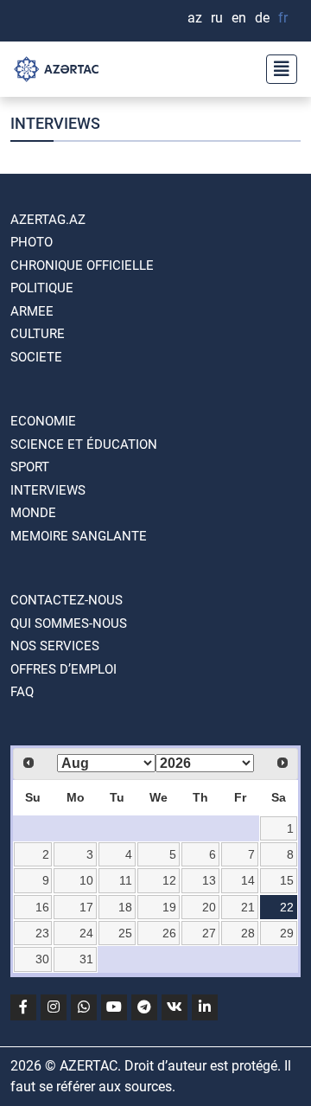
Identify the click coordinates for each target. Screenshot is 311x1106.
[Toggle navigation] (276, 69)
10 (86, 880)
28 (248, 933)
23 (42, 933)
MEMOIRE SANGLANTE (78, 536)
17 (86, 907)
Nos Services (54, 646)
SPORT (29, 467)
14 (248, 880)
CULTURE (37, 334)
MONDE (33, 513)
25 (125, 933)
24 (86, 933)
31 (86, 959)
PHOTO (31, 242)
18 (125, 907)
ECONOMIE (43, 421)
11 (125, 880)
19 (169, 907)
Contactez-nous (66, 600)
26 (169, 933)
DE (262, 18)
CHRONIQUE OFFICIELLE (82, 265)
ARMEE (32, 311)
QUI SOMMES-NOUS (68, 623)
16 (42, 907)
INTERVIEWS (48, 490)
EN (239, 18)
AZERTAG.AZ (48, 219)
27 (209, 933)
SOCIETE (36, 357)
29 (287, 933)
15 (287, 880)
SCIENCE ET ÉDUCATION (83, 444)
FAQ (22, 692)
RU (217, 18)
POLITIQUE (41, 288)
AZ (194, 18)
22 (287, 907)
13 (209, 880)
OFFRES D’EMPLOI (63, 669)
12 (169, 880)
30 (42, 959)
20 (209, 907)
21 (248, 907)
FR (283, 18)
